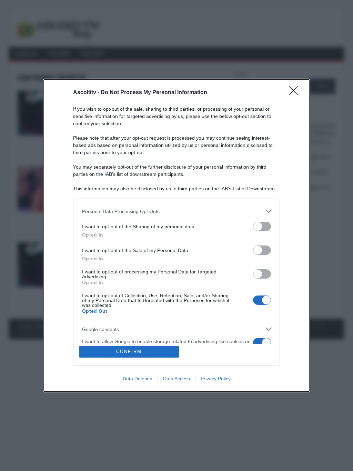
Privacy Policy (216, 378)
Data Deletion (137, 378)
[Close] (295, 92)
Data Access (176, 378)
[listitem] (176, 211)
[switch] (262, 226)
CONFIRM (129, 351)
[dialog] (176, 235)
